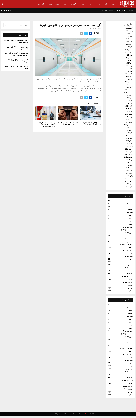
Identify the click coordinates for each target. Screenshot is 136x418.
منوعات (57, 4)
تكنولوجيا (73, 4)
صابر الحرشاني (95, 28)
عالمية (91, 4)
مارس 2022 (129, 170)
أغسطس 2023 (128, 125)
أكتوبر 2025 (129, 55)
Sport (131, 215)
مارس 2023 (129, 138)
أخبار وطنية (129, 230)
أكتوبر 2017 (129, 186)
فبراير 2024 (129, 109)
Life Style (130, 212)
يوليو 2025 (129, 63)
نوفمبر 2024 (129, 84)
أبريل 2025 (129, 71)
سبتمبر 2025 (129, 57)
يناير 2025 (130, 79)
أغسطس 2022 (128, 157)
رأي (131, 259)
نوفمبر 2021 (129, 181)
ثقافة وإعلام (129, 250)
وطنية (106, 4)
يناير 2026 (130, 47)
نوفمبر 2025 (129, 52)
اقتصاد (83, 4)
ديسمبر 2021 (129, 178)
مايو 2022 (130, 165)
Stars (131, 218)
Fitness (130, 207)
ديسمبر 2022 (129, 146)
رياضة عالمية (129, 262)
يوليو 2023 (129, 127)
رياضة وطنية (129, 265)
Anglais (111, 10)
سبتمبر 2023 (129, 122)
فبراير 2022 (129, 173)
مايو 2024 (130, 100)
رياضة (50, 4)
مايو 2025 (130, 68)
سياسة (131, 268)
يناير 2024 (130, 111)
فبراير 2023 (129, 141)
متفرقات (130, 282)
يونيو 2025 (129, 66)
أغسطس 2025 (128, 60)
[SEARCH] (5, 25)
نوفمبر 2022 (129, 149)
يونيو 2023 (129, 130)
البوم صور (41, 4)
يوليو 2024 (129, 95)
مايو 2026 (130, 36)
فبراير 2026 (129, 44)
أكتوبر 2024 (129, 87)
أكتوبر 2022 (129, 151)
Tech (131, 221)
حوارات (130, 253)
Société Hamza (85, 414)
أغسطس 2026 (128, 28)
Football (130, 209)
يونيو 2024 (129, 98)
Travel (130, 224)
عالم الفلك (130, 273)
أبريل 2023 (129, 135)
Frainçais (104, 10)
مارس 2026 (129, 41)
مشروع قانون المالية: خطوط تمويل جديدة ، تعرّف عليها (92, 124)
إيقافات (130, 236)
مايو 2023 (130, 133)
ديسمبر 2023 (129, 114)
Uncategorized (128, 227)
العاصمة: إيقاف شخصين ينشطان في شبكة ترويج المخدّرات (68, 124)
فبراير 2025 (129, 76)
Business (129, 201)
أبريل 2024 (129, 103)
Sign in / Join (119, 10)
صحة (98, 4)
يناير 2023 (130, 143)
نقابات (131, 291)
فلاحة (131, 279)
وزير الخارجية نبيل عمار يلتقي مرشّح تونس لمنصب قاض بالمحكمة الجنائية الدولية (47, 124)
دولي (131, 256)
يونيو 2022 (129, 162)
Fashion (130, 204)
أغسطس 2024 (128, 92)
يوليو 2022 (129, 160)
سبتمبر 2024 (129, 90)
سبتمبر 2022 (129, 154)
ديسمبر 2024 (129, 82)
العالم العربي (129, 244)
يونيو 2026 (129, 33)
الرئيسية (113, 4)
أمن (131, 233)
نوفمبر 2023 (129, 117)
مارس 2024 (129, 106)
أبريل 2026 (129, 39)
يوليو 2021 (129, 184)
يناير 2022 (130, 176)
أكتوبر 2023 (129, 119)
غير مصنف (129, 276)
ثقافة (65, 4)
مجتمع (131, 285)
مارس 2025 (129, 74)
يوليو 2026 (129, 31)
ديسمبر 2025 (129, 49)
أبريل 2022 (129, 168)
